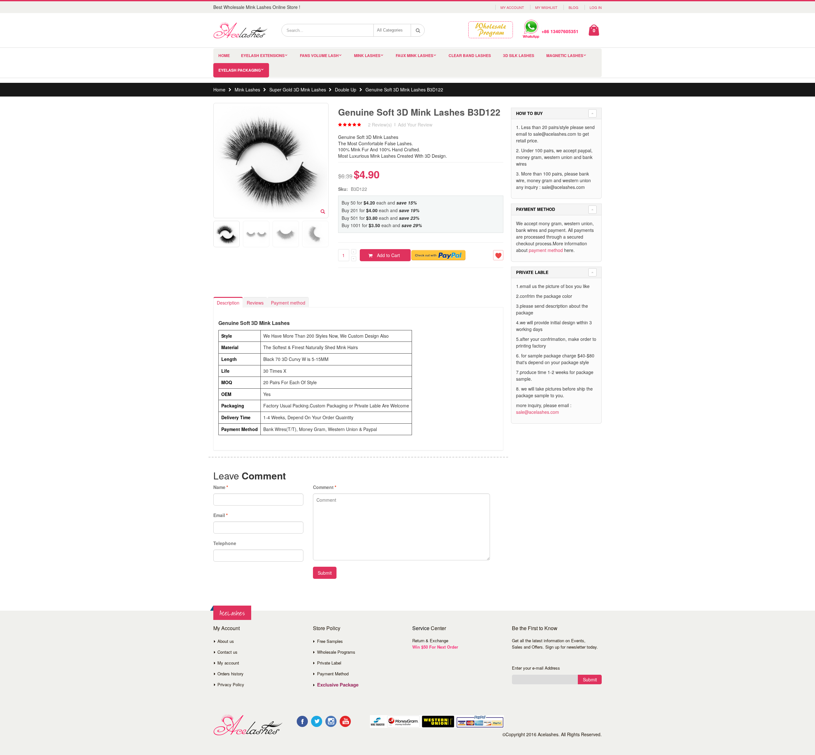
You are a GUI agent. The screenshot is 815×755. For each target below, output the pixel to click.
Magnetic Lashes (564, 55)
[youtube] (345, 721)
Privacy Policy (230, 684)
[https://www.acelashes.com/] (247, 725)
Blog (573, 7)
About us (225, 641)
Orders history (230, 674)
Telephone (224, 543)
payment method (546, 250)
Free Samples (330, 641)
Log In (596, 7)
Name (219, 487)
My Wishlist (546, 7)
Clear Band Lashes (470, 55)
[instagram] (331, 721)
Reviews (255, 302)
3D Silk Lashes (518, 55)
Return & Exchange (430, 640)
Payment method (288, 302)
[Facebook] (302, 721)
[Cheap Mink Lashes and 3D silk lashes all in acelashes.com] (240, 30)
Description (228, 302)
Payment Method (333, 674)
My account (228, 663)
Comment (323, 487)
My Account (512, 7)
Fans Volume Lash (319, 55)
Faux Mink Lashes (414, 55)
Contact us (227, 652)
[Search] (418, 30)
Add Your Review (415, 124)
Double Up (345, 89)
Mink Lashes (367, 55)
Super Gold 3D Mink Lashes (297, 89)
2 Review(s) (380, 124)
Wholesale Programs (336, 652)
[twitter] (316, 721)
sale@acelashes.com (537, 412)
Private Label (329, 663)
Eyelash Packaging (239, 70)
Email (219, 515)
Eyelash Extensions (263, 55)
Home (219, 89)
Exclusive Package (337, 684)
